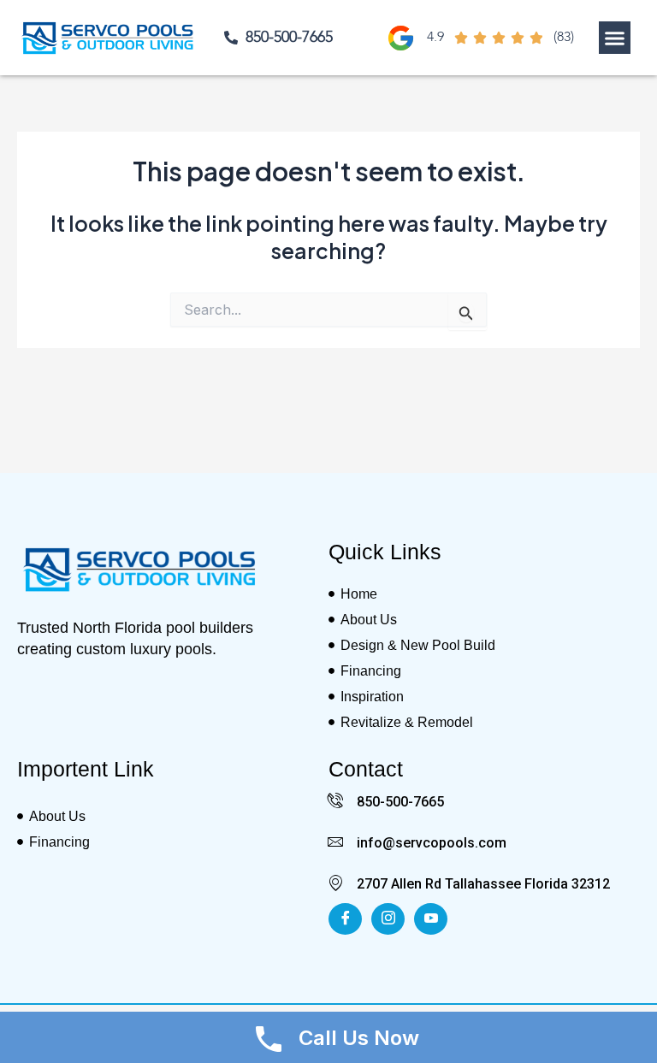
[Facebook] (345, 919)
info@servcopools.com (431, 843)
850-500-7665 (400, 802)
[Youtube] (430, 919)
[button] (615, 38)
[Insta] (388, 919)
